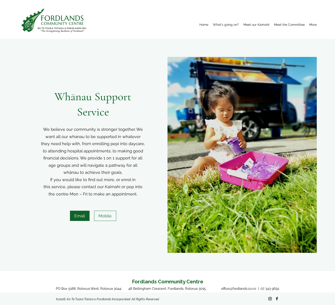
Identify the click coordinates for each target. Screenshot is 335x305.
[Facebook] (277, 298)
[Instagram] (270, 298)
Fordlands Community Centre (167, 281)
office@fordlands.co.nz (238, 289)
